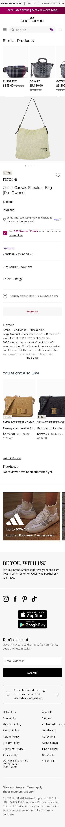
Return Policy (11, 730)
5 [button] (37, 165)
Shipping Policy (12, 724)
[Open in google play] (32, 627)
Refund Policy (11, 736)
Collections (49, 736)
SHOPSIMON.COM (11, 3)
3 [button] (31, 165)
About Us (47, 712)
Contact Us (9, 718)
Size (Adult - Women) (17, 267)
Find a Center (50, 749)
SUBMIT (32, 672)
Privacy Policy (11, 742)
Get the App (49, 730)
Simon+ (46, 718)
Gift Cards (48, 755)
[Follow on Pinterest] (25, 601)
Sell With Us (49, 761)
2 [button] (29, 165)
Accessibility (10, 755)
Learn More (16, 235)
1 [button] (25, 165)
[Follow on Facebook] (15, 601)
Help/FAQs (9, 712)
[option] (19, 409)
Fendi (8, 179)
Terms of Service (13, 749)
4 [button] (34, 165)
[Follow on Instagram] (6, 601)
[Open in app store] (32, 618)
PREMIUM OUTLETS (53, 3)
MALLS (32, 3)
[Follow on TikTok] (34, 601)
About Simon (50, 742)
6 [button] (40, 165)
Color (13, 279)
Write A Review (12, 458)
